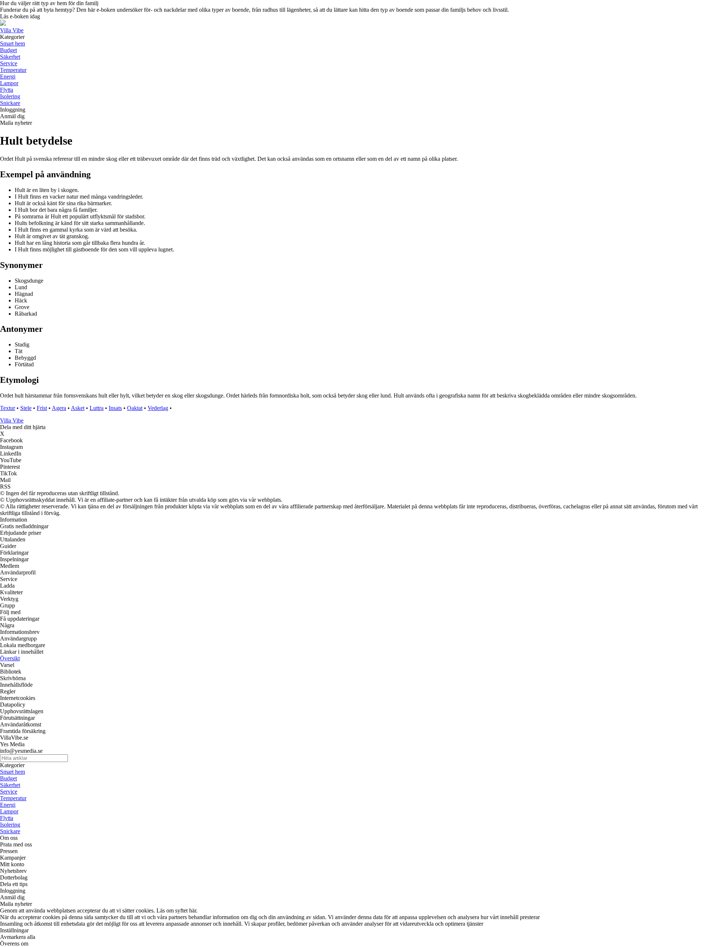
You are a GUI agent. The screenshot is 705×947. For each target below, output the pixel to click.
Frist (42, 408)
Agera (59, 408)
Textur (7, 408)
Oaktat (134, 408)
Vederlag (158, 408)
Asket (77, 408)
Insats (115, 408)
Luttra (97, 408)
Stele (26, 408)
